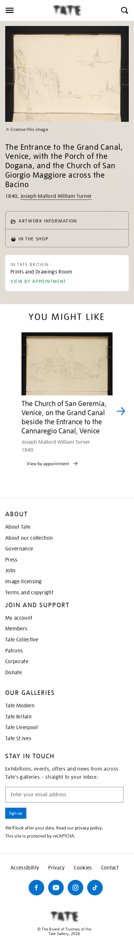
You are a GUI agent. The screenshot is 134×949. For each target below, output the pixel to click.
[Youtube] (56, 887)
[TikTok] (95, 887)
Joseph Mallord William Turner (56, 196)
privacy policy (88, 828)
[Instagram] (75, 887)
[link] (26, 129)
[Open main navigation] (26, 10)
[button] (124, 10)
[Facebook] (36, 887)
